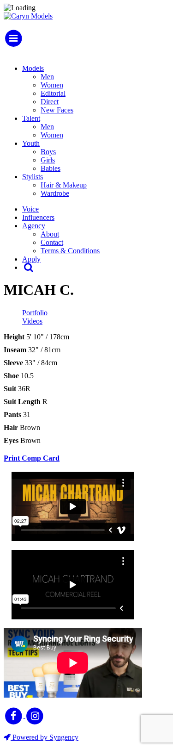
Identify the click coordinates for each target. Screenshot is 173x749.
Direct (50, 102)
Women (52, 85)
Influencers (38, 217)
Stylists (32, 177)
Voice (30, 209)
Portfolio (35, 313)
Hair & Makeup (64, 185)
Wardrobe (55, 193)
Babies (50, 168)
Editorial (53, 93)
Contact (52, 242)
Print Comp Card (32, 458)
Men (47, 77)
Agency (33, 226)
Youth (31, 143)
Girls (48, 160)
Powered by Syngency (44, 737)
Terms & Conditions (70, 251)
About (50, 234)
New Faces (57, 110)
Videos (32, 321)
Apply (31, 259)
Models (33, 68)
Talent (31, 118)
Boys (48, 152)
